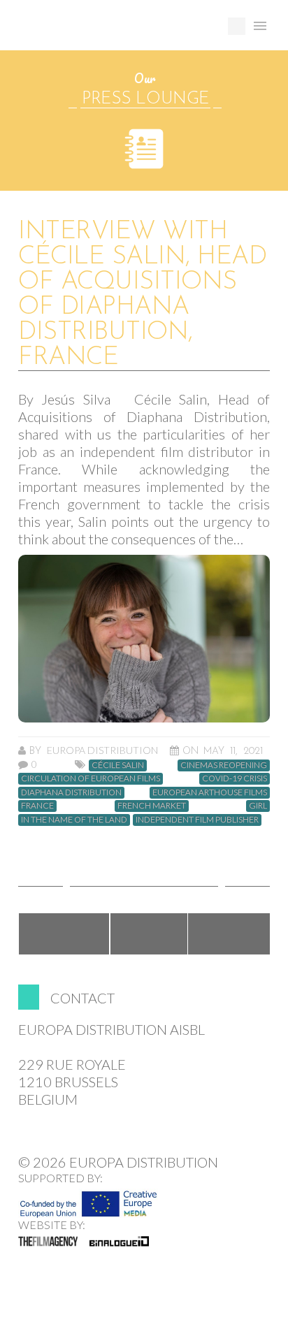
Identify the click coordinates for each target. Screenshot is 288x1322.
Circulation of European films (90, 778)
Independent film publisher (197, 820)
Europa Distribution (84, 32)
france (37, 806)
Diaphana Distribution (71, 792)
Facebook (64, 933)
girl (258, 806)
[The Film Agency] (48, 1241)
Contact (82, 997)
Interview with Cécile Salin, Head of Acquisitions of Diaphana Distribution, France (142, 294)
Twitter (148, 933)
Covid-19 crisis (234, 778)
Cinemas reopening (223, 765)
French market (151, 806)
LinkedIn (229, 933)
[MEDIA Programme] (88, 1200)
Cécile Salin (118, 765)
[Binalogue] (119, 1241)
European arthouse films (209, 792)
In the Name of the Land (74, 820)
